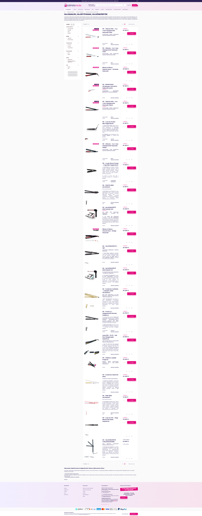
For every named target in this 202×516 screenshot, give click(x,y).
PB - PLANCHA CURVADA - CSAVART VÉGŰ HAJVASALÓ (110, 290)
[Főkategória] (64, 12)
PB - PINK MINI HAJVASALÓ (107, 396)
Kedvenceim (66, 494)
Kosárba (132, 33)
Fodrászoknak (80, 9)
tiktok (106, 504)
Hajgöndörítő (70, 59)
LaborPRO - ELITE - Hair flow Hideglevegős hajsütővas (109, 337)
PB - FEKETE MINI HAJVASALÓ (108, 186)
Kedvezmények (87, 9)
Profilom (65, 491)
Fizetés (84, 491)
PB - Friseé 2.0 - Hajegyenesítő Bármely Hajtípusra (109, 313)
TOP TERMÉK (96, 28)
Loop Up (69, 46)
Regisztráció (66, 489)
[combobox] (111, 5)
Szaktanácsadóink (109, 9)
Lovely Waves (70, 47)
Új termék (69, 30)
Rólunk (75, 9)
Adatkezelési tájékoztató (87, 489)
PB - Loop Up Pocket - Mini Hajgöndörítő (109, 122)
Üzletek (102, 9)
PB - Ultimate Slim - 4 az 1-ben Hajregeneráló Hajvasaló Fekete (109, 103)
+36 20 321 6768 (92, 5)
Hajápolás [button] (97, 9)
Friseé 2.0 (69, 44)
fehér (69, 52)
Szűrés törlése (72, 74)
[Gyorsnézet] (132, 44)
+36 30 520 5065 (105, 492)
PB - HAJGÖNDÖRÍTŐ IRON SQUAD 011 (109, 269)
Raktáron (69, 33)
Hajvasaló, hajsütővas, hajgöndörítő (71, 61)
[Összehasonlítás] (127, 44)
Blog (92, 9)
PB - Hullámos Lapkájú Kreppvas (109, 358)
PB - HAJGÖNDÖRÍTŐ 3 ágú (109, 247)
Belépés (65, 488)
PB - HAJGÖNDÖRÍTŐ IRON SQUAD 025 (109, 208)
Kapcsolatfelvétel (86, 494)
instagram (104, 504)
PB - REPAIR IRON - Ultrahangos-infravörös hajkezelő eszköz (109, 86)
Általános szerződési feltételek (88, 488)
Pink (68, 68)
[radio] (122, 24)
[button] (68, 9)
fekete (69, 54)
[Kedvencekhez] (129, 44)
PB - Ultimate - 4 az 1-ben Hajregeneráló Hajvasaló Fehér (110, 49)
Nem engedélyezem (125, 513)
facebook (102, 504)
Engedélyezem (133, 513)
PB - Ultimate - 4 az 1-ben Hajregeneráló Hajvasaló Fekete (110, 145)
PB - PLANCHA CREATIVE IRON (110, 375)
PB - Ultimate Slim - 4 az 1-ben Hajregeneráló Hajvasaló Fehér (109, 30)
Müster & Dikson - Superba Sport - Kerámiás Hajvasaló (110, 69)
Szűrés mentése (72, 72)
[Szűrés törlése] (73, 24)
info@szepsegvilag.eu (107, 496)
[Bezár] (137, 1)
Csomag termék (70, 28)
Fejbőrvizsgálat (125, 9)
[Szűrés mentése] (71, 24)
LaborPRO (69, 38)
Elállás (84, 496)
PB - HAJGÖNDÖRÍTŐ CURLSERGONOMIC (109, 441)
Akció (69, 31)
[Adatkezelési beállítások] (108, 504)
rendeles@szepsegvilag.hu (108, 494)
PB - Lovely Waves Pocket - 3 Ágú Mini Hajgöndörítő (110, 164)
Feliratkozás (123, 497)
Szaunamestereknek (117, 9)
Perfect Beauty (70, 39)
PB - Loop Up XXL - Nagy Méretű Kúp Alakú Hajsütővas (110, 419)
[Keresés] (123, 5)
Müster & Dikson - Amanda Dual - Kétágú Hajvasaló (109, 230)
